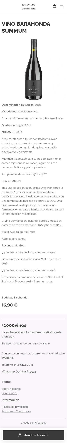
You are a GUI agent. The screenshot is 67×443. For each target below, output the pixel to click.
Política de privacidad (15, 406)
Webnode (40, 422)
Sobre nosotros (11, 388)
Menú (61, 6)
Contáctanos (9, 393)
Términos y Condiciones (16, 411)
